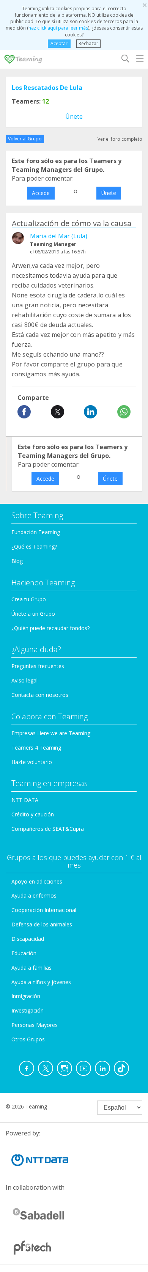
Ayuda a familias (31, 967)
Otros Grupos (28, 1039)
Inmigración (25, 996)
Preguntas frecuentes (37, 666)
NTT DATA (24, 799)
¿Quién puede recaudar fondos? (50, 628)
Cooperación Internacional (43, 910)
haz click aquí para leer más (58, 28)
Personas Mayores (34, 1024)
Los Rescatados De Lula (47, 87)
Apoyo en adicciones (36, 881)
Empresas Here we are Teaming (50, 733)
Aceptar (59, 43)
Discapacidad (27, 938)
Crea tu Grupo (28, 599)
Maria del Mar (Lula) (58, 236)
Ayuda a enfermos (34, 895)
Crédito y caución (32, 814)
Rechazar (88, 43)
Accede (41, 193)
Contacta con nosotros (39, 694)
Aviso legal (24, 680)
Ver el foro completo (120, 139)
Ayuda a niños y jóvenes (41, 982)
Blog (17, 560)
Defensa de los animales (41, 924)
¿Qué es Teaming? (34, 546)
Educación (23, 953)
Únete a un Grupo (33, 613)
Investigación (27, 1010)
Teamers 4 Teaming (36, 747)
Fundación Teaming (35, 532)
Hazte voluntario (31, 762)
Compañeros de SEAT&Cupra (47, 828)
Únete (74, 116)
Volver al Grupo (25, 138)
